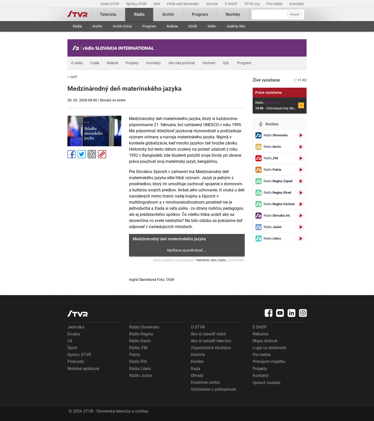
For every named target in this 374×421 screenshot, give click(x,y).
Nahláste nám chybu (211, 260)
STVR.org (252, 4)
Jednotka (75, 327)
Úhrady (197, 375)
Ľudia (94, 63)
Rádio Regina (141, 334)
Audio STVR (110, 4)
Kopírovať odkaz (102, 154)
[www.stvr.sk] (77, 313)
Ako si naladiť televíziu (211, 340)
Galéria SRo (236, 26)
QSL (226, 63)
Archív (97, 26)
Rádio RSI (138, 361)
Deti (157, 4)
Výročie (212, 4)
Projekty (132, 63)
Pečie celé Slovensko (183, 4)
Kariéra (197, 361)
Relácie (172, 26)
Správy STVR (136, 4)
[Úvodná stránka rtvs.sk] (77, 14)
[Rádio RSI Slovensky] (114, 48)
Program (149, 26)
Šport (72, 347)
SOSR (192, 26)
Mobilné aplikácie (83, 368)
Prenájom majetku (269, 361)
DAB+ (212, 26)
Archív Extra (122, 26)
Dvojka (73, 334)
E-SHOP (231, 4)
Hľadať (294, 14)
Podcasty (75, 361)
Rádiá (77, 26)
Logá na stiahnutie (269, 347)
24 (69, 340)
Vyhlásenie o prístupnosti (213, 389)
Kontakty (297, 4)
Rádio (139, 14)
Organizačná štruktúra (211, 347)
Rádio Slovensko (144, 327)
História (198, 354)
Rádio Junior (140, 375)
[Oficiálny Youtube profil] (280, 313)
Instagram (92, 154)
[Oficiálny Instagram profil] (303, 313)
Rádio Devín (140, 340)
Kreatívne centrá (205, 382)
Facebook (71, 154)
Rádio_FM (138, 347)
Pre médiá (275, 4)
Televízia (108, 14)
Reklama (260, 334)
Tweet (82, 154)
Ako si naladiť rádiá (208, 334)
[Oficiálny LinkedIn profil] (291, 313)
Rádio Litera (140, 368)
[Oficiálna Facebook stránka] (269, 313)
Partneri (209, 63)
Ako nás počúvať (181, 63)
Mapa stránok (265, 340)
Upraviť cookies (266, 382)
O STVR (198, 327)
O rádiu (77, 63)
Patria (134, 354)
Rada (195, 368)
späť (72, 77)
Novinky (233, 14)
